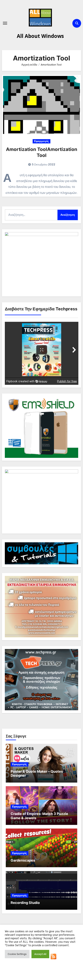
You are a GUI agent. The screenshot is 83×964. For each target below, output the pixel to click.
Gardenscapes (23, 860)
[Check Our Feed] (53, 956)
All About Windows (40, 35)
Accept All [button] (40, 954)
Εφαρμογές (41, 141)
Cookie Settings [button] (17, 954)
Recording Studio (25, 903)
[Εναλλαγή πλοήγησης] (5, 23)
